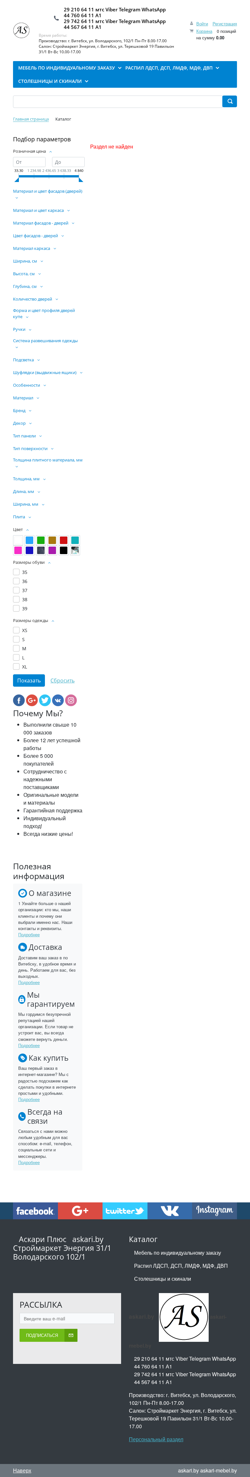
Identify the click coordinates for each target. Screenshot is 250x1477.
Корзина (204, 31)
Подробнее (29, 934)
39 (24, 608)
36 (24, 581)
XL (24, 667)
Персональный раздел (156, 1439)
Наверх (22, 1470)
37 (24, 590)
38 (24, 599)
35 (24, 572)
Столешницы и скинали (162, 1278)
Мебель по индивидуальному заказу (177, 1252)
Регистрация (225, 23)
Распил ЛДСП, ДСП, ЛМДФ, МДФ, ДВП (181, 1265)
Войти (202, 23)
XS (24, 630)
